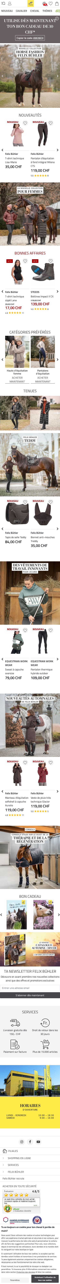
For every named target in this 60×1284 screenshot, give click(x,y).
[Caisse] (57, 3)
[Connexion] (10, 3)
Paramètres (15, 1280)
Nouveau (7, 11)
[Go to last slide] (2, 150)
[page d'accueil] (30, 3)
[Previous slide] (2, 76)
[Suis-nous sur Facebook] (30, 1142)
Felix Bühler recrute (13, 1178)
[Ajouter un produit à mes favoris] (25, 123)
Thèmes (47, 11)
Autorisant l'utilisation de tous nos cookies (45, 1279)
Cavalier (21, 11)
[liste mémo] (50, 3)
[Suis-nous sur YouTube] (38, 1142)
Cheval (34, 11)
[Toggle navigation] (3, 3)
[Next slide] (57, 76)
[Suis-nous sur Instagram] (22, 1142)
